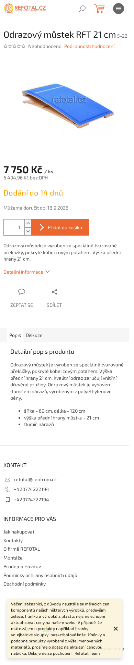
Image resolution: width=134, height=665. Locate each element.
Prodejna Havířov (22, 566)
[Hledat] (82, 8)
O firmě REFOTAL (21, 549)
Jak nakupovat (18, 532)
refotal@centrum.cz (35, 479)
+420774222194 (31, 489)
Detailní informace (23, 272)
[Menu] (118, 8)
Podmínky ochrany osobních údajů (40, 575)
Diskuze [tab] (34, 335)
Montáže (13, 558)
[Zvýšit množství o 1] (27, 223)
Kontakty (13, 540)
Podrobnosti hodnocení (89, 46)
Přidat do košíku (65, 227)
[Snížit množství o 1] (27, 231)
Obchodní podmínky (24, 584)
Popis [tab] (15, 335)
